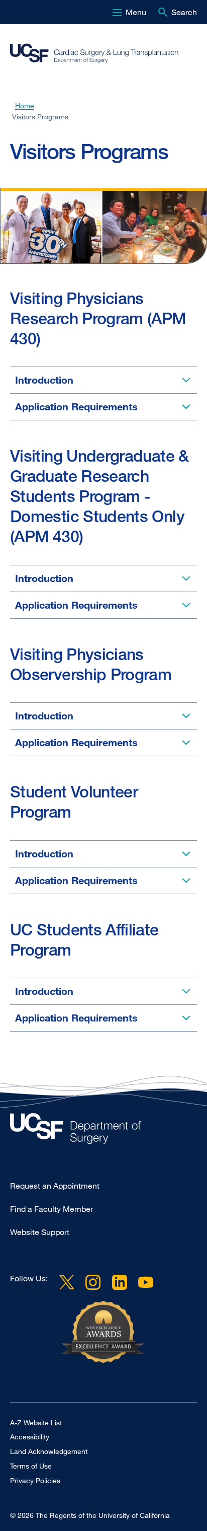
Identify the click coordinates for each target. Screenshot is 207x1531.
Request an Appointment (54, 1186)
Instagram (93, 1282)
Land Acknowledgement (48, 1451)
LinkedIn (119, 1282)
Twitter (67, 1282)
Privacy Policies (35, 1480)
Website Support (39, 1232)
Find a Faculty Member (51, 1209)
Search (184, 12)
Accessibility (29, 1436)
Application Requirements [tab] (76, 406)
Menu (136, 12)
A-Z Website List (36, 1422)
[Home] (99, 53)
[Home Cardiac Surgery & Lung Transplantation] (103, 1131)
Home (24, 106)
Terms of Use (31, 1466)
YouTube (146, 1282)
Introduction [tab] (44, 380)
